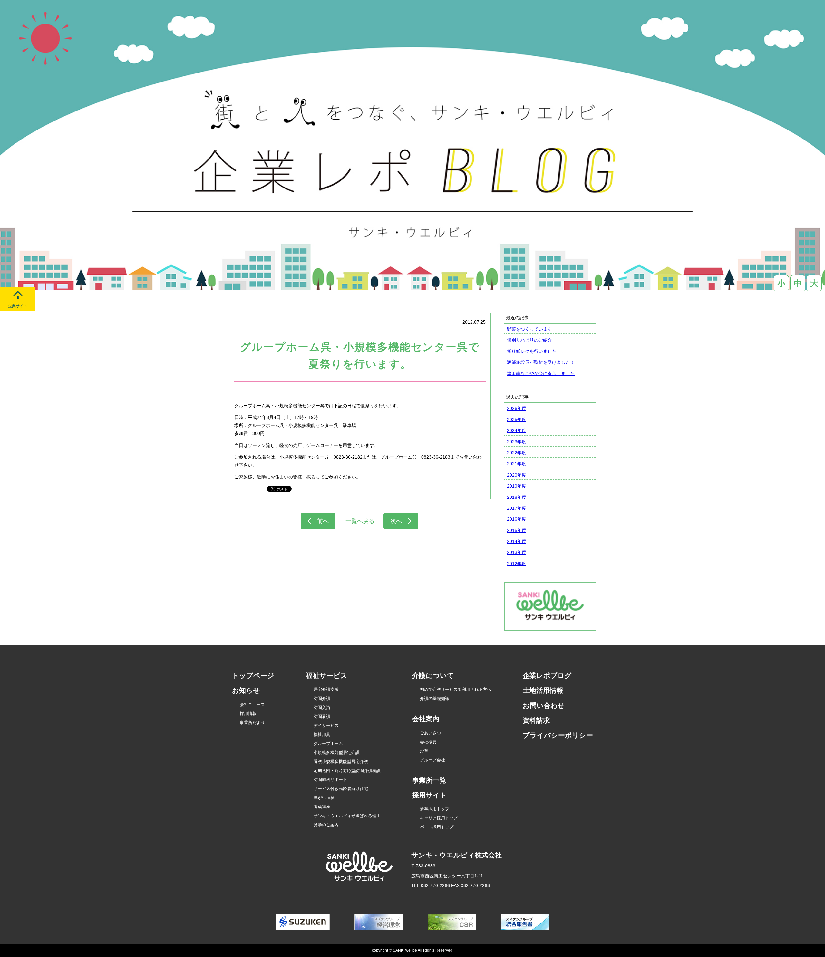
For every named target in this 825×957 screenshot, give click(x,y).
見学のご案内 (326, 824)
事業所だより (252, 722)
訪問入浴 (322, 707)
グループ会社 (432, 760)
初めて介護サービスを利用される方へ (455, 689)
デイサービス (326, 725)
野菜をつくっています (529, 329)
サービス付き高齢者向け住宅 (341, 788)
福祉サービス (326, 675)
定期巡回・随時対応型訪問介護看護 (347, 770)
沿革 (424, 751)
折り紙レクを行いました (532, 351)
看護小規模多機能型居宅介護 (341, 761)
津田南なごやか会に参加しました (541, 373)
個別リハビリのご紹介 (529, 340)
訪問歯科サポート (330, 779)
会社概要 (428, 742)
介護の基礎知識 (434, 698)
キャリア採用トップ (439, 818)
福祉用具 (322, 734)
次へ (396, 521)
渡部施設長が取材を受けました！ (541, 362)
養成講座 (322, 806)
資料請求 (536, 720)
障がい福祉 (324, 797)
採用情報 (248, 713)
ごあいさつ (430, 732)
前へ (323, 521)
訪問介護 (322, 698)
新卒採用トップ (434, 809)
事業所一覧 (429, 780)
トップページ (253, 675)
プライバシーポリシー (558, 735)
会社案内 (425, 718)
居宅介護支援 (326, 689)
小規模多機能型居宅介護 (337, 752)
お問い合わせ (544, 705)
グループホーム (328, 743)
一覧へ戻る (359, 521)
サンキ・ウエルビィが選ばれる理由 (347, 815)
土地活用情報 (543, 690)
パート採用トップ (436, 827)
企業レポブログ (547, 675)
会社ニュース (252, 704)
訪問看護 (322, 716)
